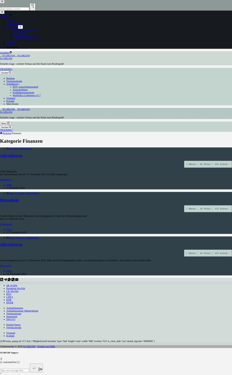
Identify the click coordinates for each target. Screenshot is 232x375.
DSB (8, 299)
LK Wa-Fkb (12, 291)
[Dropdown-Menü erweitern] (20, 84)
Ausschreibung (20, 89)
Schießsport (12, 84)
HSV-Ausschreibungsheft (25, 87)
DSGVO (10, 319)
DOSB (9, 302)
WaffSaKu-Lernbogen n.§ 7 (27, 95)
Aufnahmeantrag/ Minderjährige (22, 311)
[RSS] (2, 280)
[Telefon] (13, 280)
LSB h (9, 297)
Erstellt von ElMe (46, 346)
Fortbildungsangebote (23, 92)
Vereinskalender (14, 81)
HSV (9, 294)
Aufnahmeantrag (14, 308)
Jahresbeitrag (25, 148)
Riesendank (9, 200)
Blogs (11, 193)
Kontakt (10, 101)
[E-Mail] (16, 280)
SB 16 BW (11, 285)
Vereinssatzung (13, 313)
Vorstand (10, 98)
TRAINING (6, 69)
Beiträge (10, 78)
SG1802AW (6, 58)
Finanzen (13, 148)
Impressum (11, 316)
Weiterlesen (6, 179)
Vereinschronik (13, 327)
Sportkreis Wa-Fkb (15, 288)
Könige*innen (13, 324)
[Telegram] (6, 280)
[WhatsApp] (9, 280)
